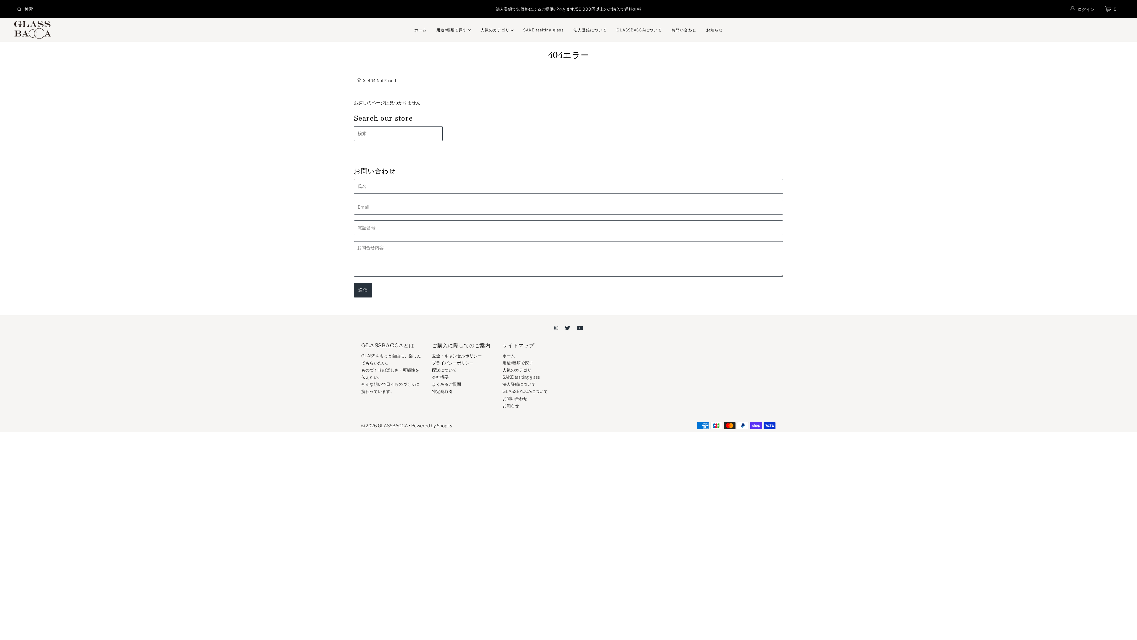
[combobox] (197, 9)
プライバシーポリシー (452, 363)
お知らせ (714, 30)
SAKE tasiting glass (543, 30)
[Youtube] (580, 327)
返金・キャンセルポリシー (457, 356)
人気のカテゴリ (496, 30)
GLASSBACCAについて (639, 30)
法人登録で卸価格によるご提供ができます (535, 9)
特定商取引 (442, 391)
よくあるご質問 (446, 384)
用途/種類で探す (452, 30)
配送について (444, 370)
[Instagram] (556, 327)
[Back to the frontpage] (359, 80)
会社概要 (440, 377)
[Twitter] (567, 327)
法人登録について (590, 30)
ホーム (420, 30)
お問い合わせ (684, 30)
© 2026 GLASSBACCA (384, 425)
